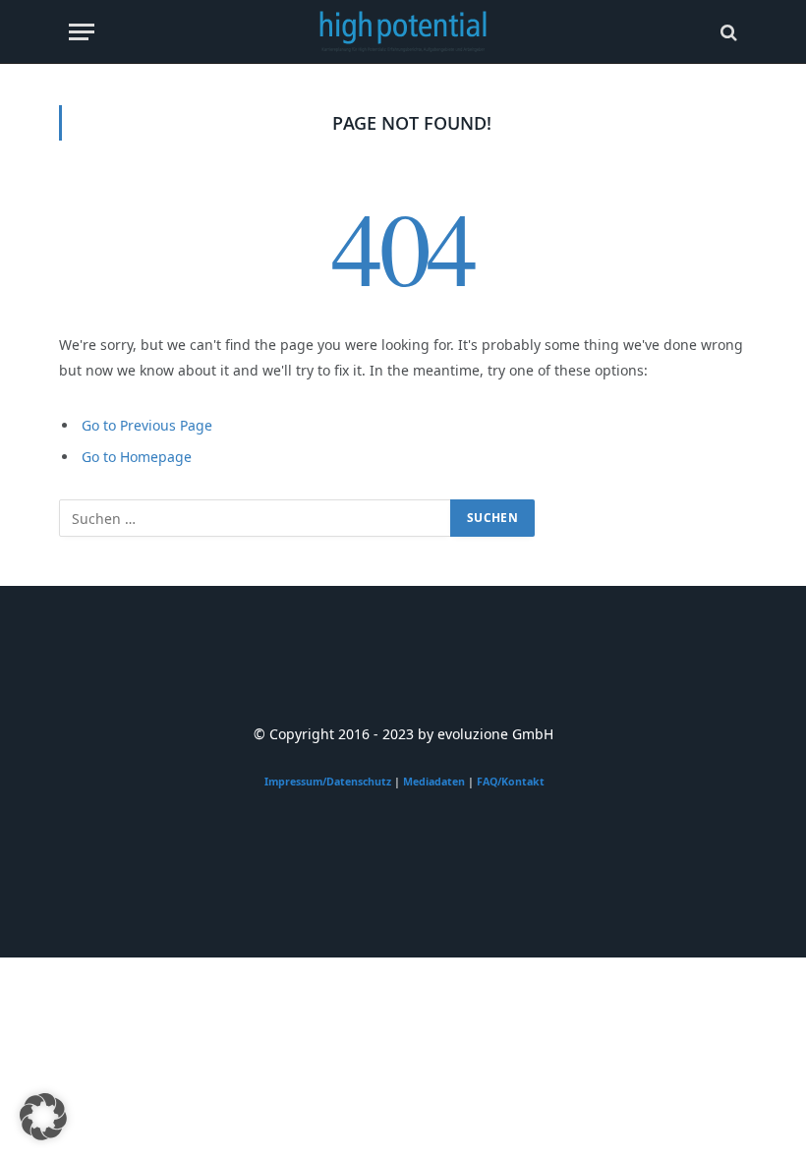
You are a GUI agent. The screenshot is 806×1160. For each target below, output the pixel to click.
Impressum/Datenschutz (327, 781)
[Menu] (81, 32)
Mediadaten (434, 781)
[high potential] (403, 32)
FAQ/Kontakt (511, 781)
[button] (43, 1116)
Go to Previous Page (147, 425)
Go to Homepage (137, 456)
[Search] (727, 32)
